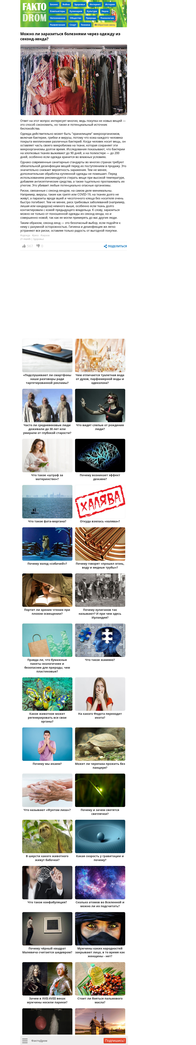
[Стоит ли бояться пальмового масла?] (100, 994)
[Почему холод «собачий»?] (47, 560)
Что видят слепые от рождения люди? (100, 427)
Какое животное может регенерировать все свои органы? (47, 717)
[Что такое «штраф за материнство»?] (47, 471)
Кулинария (76, 11)
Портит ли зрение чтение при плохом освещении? (47, 611)
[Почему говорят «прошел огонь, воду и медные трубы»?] (100, 560)
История (110, 4)
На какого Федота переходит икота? (100, 715)
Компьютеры (57, 11)
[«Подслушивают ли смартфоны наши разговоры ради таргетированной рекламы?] (47, 371)
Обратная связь (106, 24)
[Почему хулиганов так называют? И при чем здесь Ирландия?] (100, 606)
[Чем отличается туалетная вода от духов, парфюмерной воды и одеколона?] (100, 371)
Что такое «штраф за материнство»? (47, 477)
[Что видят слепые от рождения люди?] (100, 421)
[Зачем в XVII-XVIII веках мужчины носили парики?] (47, 994)
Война (66, 4)
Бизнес (54, 4)
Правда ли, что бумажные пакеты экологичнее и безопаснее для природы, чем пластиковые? (47, 665)
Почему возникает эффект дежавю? (100, 477)
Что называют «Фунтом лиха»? (47, 810)
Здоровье (79, 4)
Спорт (73, 24)
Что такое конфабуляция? (47, 902)
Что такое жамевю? (100, 660)
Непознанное (57, 18)
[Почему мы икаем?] (47, 760)
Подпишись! (115, 1040)
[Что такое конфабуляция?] (47, 898)
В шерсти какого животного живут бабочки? (47, 858)
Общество (75, 18)
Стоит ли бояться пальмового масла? (100, 1000)
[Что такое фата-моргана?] (47, 517)
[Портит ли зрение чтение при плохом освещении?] (47, 606)
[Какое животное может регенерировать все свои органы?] (47, 710)
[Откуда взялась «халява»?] (100, 517)
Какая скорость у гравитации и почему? (100, 858)
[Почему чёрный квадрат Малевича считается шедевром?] (47, 944)
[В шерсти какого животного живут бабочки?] (47, 852)
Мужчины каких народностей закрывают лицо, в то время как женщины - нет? (100, 952)
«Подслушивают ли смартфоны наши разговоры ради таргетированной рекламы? (47, 379)
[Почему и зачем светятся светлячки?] (100, 806)
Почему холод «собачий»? (47, 563)
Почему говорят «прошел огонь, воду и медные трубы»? (100, 565)
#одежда (25, 235)
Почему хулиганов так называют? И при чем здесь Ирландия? (100, 613)
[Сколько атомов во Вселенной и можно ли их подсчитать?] (100, 898)
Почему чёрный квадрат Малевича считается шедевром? (47, 950)
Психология (107, 18)
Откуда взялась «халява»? (100, 521)
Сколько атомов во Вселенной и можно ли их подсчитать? (100, 904)
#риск (35, 235)
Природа (91, 18)
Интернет (95, 4)
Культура (92, 11)
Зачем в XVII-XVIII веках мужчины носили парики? (47, 1000)
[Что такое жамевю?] (100, 656)
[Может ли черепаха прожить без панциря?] (100, 760)
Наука (105, 11)
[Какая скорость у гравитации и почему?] (100, 852)
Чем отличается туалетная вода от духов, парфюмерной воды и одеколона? (100, 379)
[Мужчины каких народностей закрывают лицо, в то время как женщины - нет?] (100, 944)
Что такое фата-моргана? (47, 521)
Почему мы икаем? (47, 764)
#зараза (45, 235)
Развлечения (57, 24)
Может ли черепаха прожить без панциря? (100, 765)
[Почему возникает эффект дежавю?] (100, 471)
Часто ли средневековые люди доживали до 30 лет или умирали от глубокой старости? (47, 429)
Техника (85, 24)
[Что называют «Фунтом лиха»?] (47, 806)
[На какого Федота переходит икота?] (100, 710)
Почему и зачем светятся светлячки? (100, 812)
